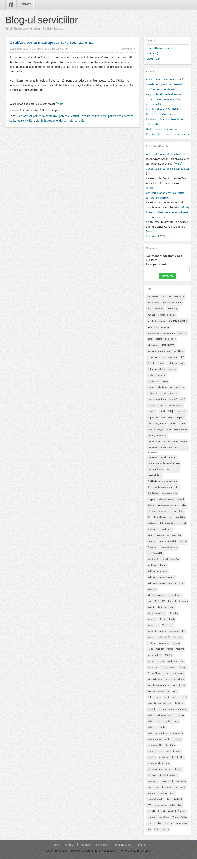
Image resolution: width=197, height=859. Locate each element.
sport (150, 787)
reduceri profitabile (156, 727)
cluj (170, 411)
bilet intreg (170, 339)
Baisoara (182, 333)
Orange (183, 667)
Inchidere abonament (158, 571)
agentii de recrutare (157, 321)
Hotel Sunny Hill (155, 553)
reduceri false (172, 721)
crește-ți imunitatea (157, 436)
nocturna (180, 649)
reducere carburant (178, 709)
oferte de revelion (156, 661)
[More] (60, 103)
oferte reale (76, 120)
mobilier (160, 649)
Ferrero (172, 511)
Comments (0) (128, 49)
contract (183, 424)
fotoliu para (153, 529)
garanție (151, 541)
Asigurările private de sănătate (163, 94)
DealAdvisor (154, 475)
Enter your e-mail (156, 264)
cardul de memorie (156, 375)
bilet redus (153, 345)
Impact (163, 565)
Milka (150, 649)
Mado (172, 607)
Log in (142, 844)
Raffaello (179, 703)
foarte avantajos (177, 517)
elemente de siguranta (168, 505)
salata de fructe (173, 751)
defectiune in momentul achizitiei (163, 487)
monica (42, 49)
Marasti (162, 619)
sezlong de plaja (155, 763)
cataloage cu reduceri (158, 381)
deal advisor (173, 469)
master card (153, 625)
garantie (176, 535)
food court (152, 523)
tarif (169, 799)
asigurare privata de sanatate (161, 333)
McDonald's (164, 637)
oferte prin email (175, 661)
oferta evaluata (155, 655)
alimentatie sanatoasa (158, 327)
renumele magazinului (158, 739)
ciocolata (152, 411)
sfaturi (177, 769)
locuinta (151, 607)
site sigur (152, 775)
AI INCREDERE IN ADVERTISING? (164, 79)
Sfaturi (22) (153, 59)
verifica (158, 823)
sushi (172, 793)
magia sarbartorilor (157, 613)
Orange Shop (154, 673)
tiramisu (151, 817)
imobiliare (152, 565)
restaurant (177, 739)
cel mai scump (171, 393)
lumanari (162, 607)
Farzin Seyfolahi (141, 850)
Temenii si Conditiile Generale (172, 811)
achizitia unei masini (172, 303)
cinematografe (176, 405)
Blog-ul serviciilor (41, 19)
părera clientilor (69, 116)
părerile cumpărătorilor (158, 685)
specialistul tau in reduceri (173, 781)
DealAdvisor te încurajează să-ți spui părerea (51, 42)
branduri (152, 357)
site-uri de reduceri (94, 116)
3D (169, 297)
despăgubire (153, 493)
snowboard (153, 781)
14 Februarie (153, 297)
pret (166, 697)
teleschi (151, 811)
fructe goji (166, 529)
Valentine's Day (179, 817)
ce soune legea (177, 387)
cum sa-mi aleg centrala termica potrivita (167, 442)
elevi (184, 505)
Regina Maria (176, 733)
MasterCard (167, 625)
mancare (152, 619)
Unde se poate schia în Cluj (161, 129)
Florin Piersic (160, 517)
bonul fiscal (179, 351)
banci (150, 339)
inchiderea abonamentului (160, 583)
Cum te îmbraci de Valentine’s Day (164, 463)
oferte (168, 655)
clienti (162, 411)
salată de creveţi (155, 751)
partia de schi (179, 685)
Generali (183, 541)
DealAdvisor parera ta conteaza (37, 116)
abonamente (153, 303)
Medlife (151, 643)
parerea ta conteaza (120, 116)
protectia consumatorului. (160, 703)
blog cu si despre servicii (159, 351)
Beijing (159, 339)
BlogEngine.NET (96, 850)
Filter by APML (123, 844)
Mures (170, 649)
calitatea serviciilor (21, 120)
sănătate (152, 757)
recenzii (151, 709)
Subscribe (102, 844)
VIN (149, 829)
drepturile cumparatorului (171, 499)
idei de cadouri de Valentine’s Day (163, 559)
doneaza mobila (169, 493)
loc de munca (181, 601)
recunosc (162, 709)
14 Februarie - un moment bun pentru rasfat (164, 102)
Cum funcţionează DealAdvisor (163, 109)
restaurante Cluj (155, 745)
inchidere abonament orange (161, 577)
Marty (172, 619)
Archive (69, 844)
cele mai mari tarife (157, 399)
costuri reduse (180, 430)
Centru (151, 405)
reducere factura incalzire (160, 715)
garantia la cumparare (158, 535)
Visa (156, 829)
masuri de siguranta (157, 631)
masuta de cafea (177, 631)
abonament (179, 297)
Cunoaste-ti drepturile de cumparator (167, 134)
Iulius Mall (153, 601)
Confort (172, 424)
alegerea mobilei (178, 321)
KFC (163, 601)
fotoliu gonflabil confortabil (173, 523)
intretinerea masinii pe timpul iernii (164, 595)
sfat (167, 763)
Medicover (178, 637)
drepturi (152, 499)
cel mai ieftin (154, 393)
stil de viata (179, 787)
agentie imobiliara (167, 315)
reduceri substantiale (157, 733)
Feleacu (162, 511)
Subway (163, 793)
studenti (152, 793)
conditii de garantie (157, 424)
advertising (172, 309)
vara (150, 823)
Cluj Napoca (181, 411)
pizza (175, 691)
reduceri (179, 715)
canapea (172, 369)
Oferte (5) (152, 53)
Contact (25, 4)
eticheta (151, 511)
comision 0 (166, 418)
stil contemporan (163, 787)
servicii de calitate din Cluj (171, 757)
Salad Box (170, 745)
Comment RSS (154, 236)
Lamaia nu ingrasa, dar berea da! (164, 84)
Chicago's (161, 405)
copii (168, 430)
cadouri (160, 363)
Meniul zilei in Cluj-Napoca (161, 114)
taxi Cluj (178, 799)
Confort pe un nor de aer (160, 89)
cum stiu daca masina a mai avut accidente (163, 449)
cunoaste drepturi (156, 469)
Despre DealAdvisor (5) (160, 48)
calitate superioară (176, 363)
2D (164, 297)
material (152, 637)
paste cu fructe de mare (159, 691)
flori (149, 517)
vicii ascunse (182, 823)
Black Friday (167, 345)
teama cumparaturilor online (168, 805)
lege (170, 601)
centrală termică (177, 399)
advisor (151, 315)
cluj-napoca (153, 418)
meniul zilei (163, 643)
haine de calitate (169, 547)
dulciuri (151, 505)
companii (179, 417)
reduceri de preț (155, 721)
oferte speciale (169, 667)
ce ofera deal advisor (157, 387)
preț (174, 697)
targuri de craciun (156, 799)
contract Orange (155, 430)
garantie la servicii (167, 541)
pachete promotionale (173, 673)
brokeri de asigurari (169, 357)
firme (181, 511)
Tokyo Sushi (164, 817)
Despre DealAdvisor (58, 49)
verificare (168, 823)
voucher (165, 829)
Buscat (151, 363)
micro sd (176, 643)
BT (182, 357)
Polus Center (154, 697)
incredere (179, 583)
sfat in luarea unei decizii (51, 120)
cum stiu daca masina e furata (162, 457)
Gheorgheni (153, 547)
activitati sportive (156, 309)
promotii (183, 697)
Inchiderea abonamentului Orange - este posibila (166, 122)
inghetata (152, 589)
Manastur (173, 613)
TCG (149, 805)
